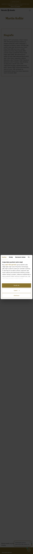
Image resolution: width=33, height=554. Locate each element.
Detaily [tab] (11, 257)
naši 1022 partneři (10, 264)
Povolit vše (16, 285)
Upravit (15, 290)
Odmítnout (16, 295)
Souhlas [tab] (4, 257)
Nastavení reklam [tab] (20, 257)
